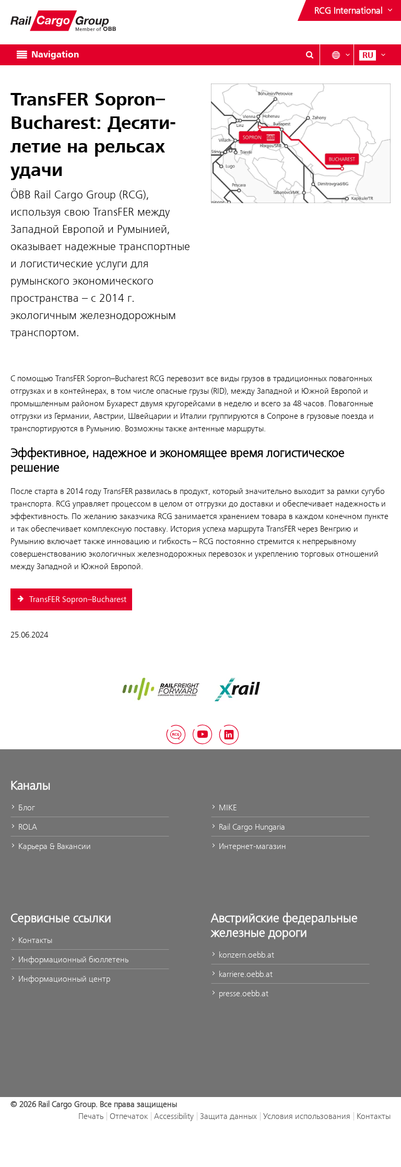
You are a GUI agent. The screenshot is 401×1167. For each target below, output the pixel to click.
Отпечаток (129, 1116)
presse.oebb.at (242, 993)
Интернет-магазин (251, 846)
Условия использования (306, 1116)
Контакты (34, 940)
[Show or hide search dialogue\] (309, 54)
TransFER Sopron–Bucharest (76, 599)
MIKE (227, 807)
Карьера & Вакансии (53, 846)
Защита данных (228, 1116)
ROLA (26, 827)
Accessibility (174, 1116)
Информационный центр (63, 979)
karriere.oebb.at (245, 974)
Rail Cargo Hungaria (251, 827)
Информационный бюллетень (72, 959)
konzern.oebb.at (245, 955)
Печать (90, 1116)
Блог (25, 807)
